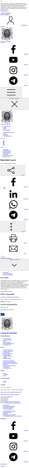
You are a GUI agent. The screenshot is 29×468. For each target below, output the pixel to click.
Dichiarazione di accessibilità (9, 414)
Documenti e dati (7, 151)
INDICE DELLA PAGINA (14, 259)
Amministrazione (7, 150)
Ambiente (5, 364)
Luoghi (4, 381)
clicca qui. (10, 291)
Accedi (2, 147)
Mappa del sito (4, 464)
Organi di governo (7, 338)
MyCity (3, 466)
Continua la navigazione (5, 13)
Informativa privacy (7, 412)
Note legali (5, 413)
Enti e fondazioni (7, 342)
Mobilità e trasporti (7, 358)
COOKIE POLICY (5, 10)
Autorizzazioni (6, 366)
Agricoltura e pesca (7, 368)
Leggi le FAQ (6, 405)
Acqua (4, 133)
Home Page (5, 149)
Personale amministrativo (8, 343)
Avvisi (4, 375)
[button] (7, 126)
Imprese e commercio (7, 353)
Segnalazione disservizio (8, 407)
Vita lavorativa (6, 352)
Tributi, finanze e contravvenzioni (10, 363)
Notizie (4, 373)
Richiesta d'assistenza (7, 408)
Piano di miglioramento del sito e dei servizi (12, 416)
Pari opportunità (6, 153)
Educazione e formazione (8, 360)
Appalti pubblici (6, 354)
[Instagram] (3, 143)
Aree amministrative (7, 339)
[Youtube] (3, 142)
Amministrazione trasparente (9, 411)
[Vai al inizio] (1, 312)
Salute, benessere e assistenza (9, 365)
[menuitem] (15, 186)
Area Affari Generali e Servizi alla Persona (10, 297)
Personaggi (5, 154)
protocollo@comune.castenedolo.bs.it (12, 401)
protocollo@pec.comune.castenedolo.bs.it (12, 402)
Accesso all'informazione (8, 132)
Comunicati (5, 374)
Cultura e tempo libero (8, 351)
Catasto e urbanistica (7, 356)
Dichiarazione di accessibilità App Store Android (11, 392)
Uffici (4, 341)
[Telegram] (3, 144)
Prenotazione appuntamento (9, 406)
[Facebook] (3, 140)
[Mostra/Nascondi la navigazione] (11, 92)
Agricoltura (5, 134)
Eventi (4, 382)
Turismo (5, 357)
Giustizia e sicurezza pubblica (9, 362)
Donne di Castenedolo (8, 155)
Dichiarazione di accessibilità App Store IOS (10, 394)
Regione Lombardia (5, 14)
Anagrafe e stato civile (8, 349)
